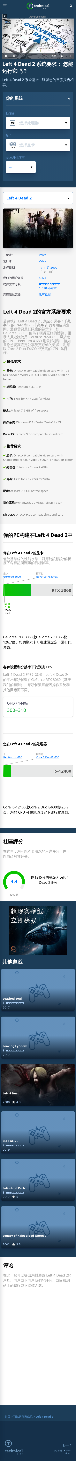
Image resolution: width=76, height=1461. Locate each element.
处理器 (10, 113)
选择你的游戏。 (38, 198)
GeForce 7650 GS (47, 576)
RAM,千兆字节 (15, 157)
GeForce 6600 (12, 576)
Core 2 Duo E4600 (47, 757)
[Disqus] (38, 1349)
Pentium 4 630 (12, 757)
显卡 (9, 135)
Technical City (38, 6)
